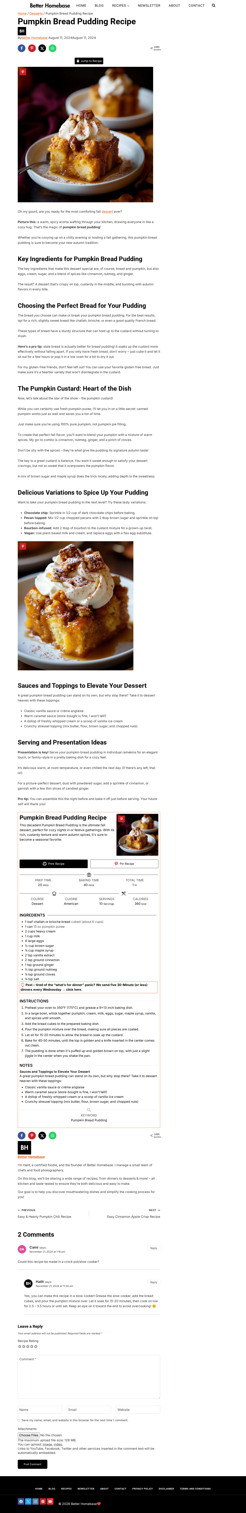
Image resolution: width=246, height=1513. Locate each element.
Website (123, 1410)
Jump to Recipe (91, 61)
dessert (107, 212)
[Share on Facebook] (21, 48)
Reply (153, 1248)
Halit (40, 1281)
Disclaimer (166, 1488)
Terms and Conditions (195, 1488)
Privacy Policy (142, 1488)
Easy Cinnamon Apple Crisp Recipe (133, 1214)
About (174, 6)
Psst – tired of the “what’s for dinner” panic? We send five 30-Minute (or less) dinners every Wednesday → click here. (84, 987)
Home (81, 6)
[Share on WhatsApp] (52, 48)
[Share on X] (42, 48)
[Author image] (123, 31)
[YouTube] (50, 1501)
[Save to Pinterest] (32, 48)
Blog (99, 6)
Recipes (66, 1488)
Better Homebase (35, 38)
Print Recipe (55, 863)
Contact (197, 6)
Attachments (27, 1429)
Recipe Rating (28, 1341)
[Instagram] (35, 1501)
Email (72, 1410)
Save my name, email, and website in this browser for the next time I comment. (75, 1420)
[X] (28, 1501)
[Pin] (22, 71)
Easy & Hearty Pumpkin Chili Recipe (44, 1214)
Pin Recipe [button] (126, 863)
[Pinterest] (43, 1501)
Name (23, 1410)
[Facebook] (21, 1501)
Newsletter (149, 6)
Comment (27, 1359)
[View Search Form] (214, 6)
